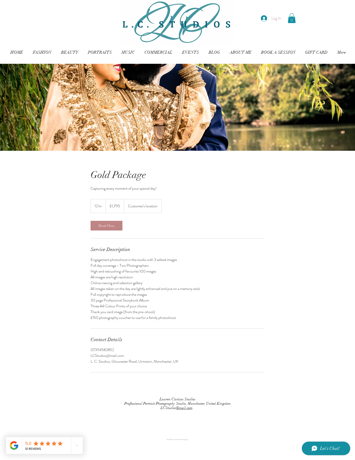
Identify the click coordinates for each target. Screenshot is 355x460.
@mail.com (184, 408)
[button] (292, 18)
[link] (106, 225)
